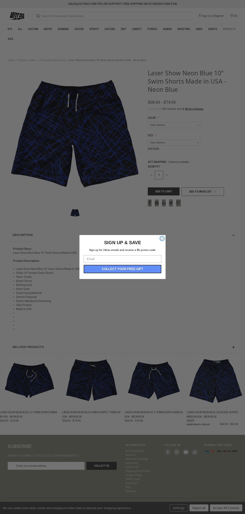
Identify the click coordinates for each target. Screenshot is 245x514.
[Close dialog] (162, 238)
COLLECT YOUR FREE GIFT (122, 269)
